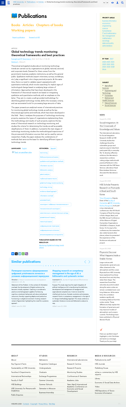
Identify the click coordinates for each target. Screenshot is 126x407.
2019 (108, 67)
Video (97, 386)
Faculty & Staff (17, 380)
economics (106, 23)
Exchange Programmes (47, 376)
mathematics (106, 38)
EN (107, 3)
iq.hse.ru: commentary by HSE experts (106, 373)
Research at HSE (34, 37)
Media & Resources (105, 356)
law (103, 36)
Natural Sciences (111, 103)
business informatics (109, 21)
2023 (104, 64)
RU (104, 3)
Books (15, 25)
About (14, 356)
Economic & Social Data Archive (107, 382)
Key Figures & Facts (18, 364)
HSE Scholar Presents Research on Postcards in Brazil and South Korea (110, 189)
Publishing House (101, 368)
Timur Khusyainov (106, 198)
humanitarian (106, 31)
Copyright (33, 404)
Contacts (26, 404)
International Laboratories (77, 360)
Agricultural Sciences (107, 86)
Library (97, 378)
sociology (105, 40)
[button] (43, 265)
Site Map (52, 404)
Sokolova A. (15, 62)
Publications (32, 16)
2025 (108, 62)
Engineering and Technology (109, 91)
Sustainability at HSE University (23, 368)
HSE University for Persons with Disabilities (23, 389)
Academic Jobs (73, 380)
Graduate (43, 372)
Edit (119, 403)
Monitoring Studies (74, 372)
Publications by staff (103, 360)
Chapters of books (49, 25)
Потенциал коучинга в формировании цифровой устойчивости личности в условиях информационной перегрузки (30, 273)
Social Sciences (110, 105)
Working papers (23, 30)
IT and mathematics (109, 33)
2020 (104, 67)
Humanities (109, 95)
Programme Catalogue (48, 364)
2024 (112, 62)
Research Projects (74, 368)
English (24, 148)
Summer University (46, 380)
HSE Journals (100, 364)
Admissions (43, 360)
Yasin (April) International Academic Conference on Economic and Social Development (77, 387)
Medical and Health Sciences (108, 99)
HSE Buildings (16, 384)
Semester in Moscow (47, 388)
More (104, 69)
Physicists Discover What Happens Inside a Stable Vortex (110, 255)
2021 (112, 64)
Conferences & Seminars (77, 376)
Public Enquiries (17, 395)
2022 (108, 64)
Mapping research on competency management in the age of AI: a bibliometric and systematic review (68, 273)
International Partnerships (21, 376)
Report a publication (18, 37)
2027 (111, 59)
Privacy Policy (43, 404)
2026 (104, 62)
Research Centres (74, 364)
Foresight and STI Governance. (21, 59)
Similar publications (25, 261)
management (110, 36)
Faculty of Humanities (107, 201)
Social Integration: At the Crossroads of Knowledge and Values (110, 126)
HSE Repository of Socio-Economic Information (105, 391)
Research (72, 356)
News (102, 115)
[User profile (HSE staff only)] (117, 3)
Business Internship (46, 392)
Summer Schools (45, 384)
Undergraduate (45, 368)
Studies (43, 356)
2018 (112, 67)
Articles (28, 25)
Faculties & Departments (20, 372)
